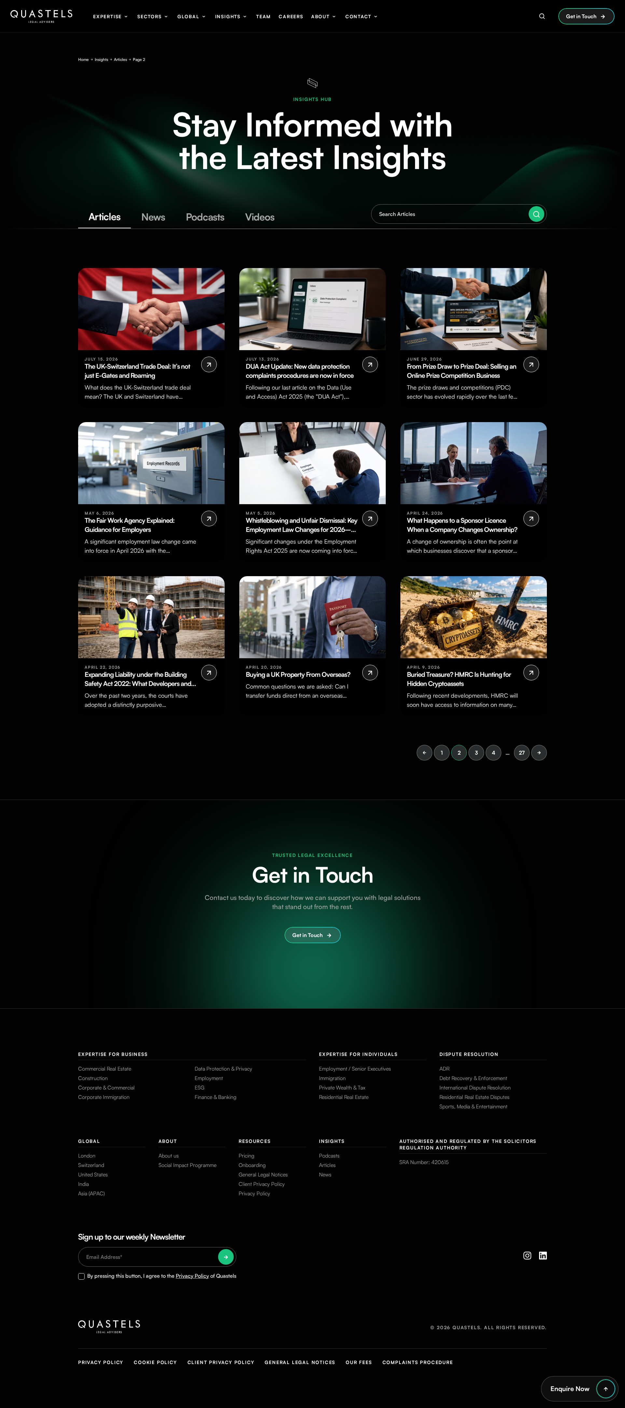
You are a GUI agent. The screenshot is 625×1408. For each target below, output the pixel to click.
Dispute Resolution (468, 1054)
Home (83, 59)
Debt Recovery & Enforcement (473, 1078)
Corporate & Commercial (106, 1087)
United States (93, 1174)
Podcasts (329, 1155)
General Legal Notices (263, 1174)
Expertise (107, 16)
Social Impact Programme (187, 1165)
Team (263, 16)
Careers (291, 16)
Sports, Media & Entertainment (473, 1106)
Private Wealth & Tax (342, 1087)
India (83, 1184)
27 (522, 752)
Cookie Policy (155, 1362)
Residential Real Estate (343, 1097)
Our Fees (359, 1362)
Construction (93, 1078)
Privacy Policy (254, 1193)
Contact (358, 16)
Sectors (149, 16)
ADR (444, 1068)
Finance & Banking (215, 1097)
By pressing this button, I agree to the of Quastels (161, 1276)
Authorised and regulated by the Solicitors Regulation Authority (468, 1144)
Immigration (332, 1078)
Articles (120, 59)
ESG (199, 1087)
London (86, 1155)
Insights (228, 16)
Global (188, 16)
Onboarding (252, 1165)
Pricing (246, 1155)
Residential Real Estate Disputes (474, 1097)
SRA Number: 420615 (424, 1162)
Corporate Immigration (104, 1097)
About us (169, 1155)
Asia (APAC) (91, 1193)
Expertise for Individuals (358, 1054)
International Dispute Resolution (475, 1087)
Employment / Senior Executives (355, 1068)
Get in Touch (581, 16)
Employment (209, 1078)
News (325, 1174)
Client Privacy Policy (262, 1184)
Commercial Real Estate (104, 1068)
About (320, 16)
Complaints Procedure (417, 1362)
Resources (255, 1141)
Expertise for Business (113, 1054)
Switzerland (91, 1165)
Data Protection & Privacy (223, 1068)
